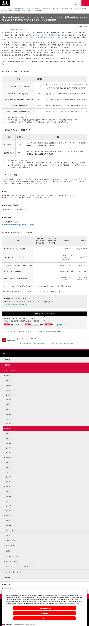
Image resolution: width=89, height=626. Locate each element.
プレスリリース (27, 9)
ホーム (4, 9)
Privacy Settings (44, 608)
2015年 (36, 9)
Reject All (44, 613)
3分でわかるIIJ (8, 588)
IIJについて (11, 9)
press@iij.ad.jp (63, 324)
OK (44, 618)
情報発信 (18, 9)
